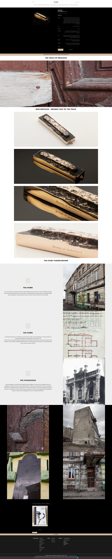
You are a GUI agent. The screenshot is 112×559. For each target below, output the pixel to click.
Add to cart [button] (35, 532)
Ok (77, 557)
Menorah (41, 541)
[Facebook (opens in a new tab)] (35, 2)
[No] (110, 557)
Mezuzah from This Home (62, 13)
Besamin (41, 544)
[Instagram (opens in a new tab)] (33, 2)
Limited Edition (42, 547)
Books (40, 546)
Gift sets (41, 549)
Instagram (53, 538)
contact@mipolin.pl (67, 538)
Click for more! (40, 531)
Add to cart (60, 49)
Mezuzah (41, 538)
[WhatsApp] (53, 541)
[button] (56, 534)
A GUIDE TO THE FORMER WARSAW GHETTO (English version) (40, 528)
